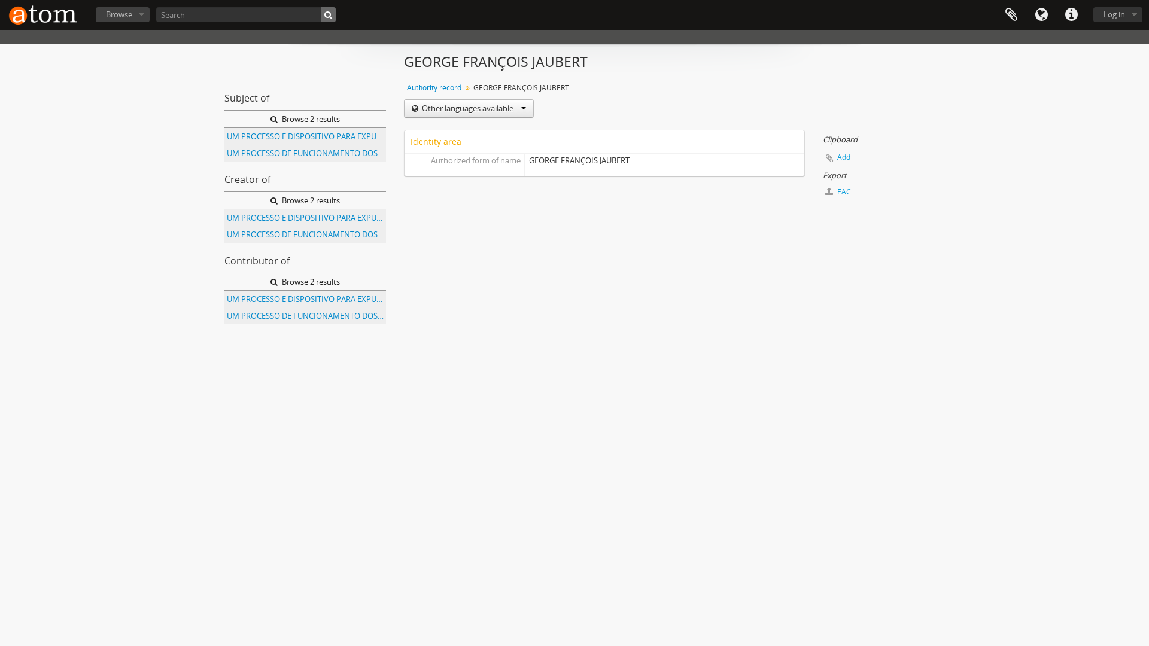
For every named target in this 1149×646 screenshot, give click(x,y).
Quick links (1071, 15)
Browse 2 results (310, 119)
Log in (1114, 14)
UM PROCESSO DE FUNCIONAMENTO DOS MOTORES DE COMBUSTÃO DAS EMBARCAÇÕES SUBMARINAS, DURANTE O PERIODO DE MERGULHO (306, 153)
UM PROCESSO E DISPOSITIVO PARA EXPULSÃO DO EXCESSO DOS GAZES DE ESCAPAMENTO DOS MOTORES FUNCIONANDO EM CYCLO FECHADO (306, 136)
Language (1041, 15)
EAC (843, 192)
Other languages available (467, 108)
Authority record (434, 88)
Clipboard (1011, 15)
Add (843, 157)
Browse (119, 14)
